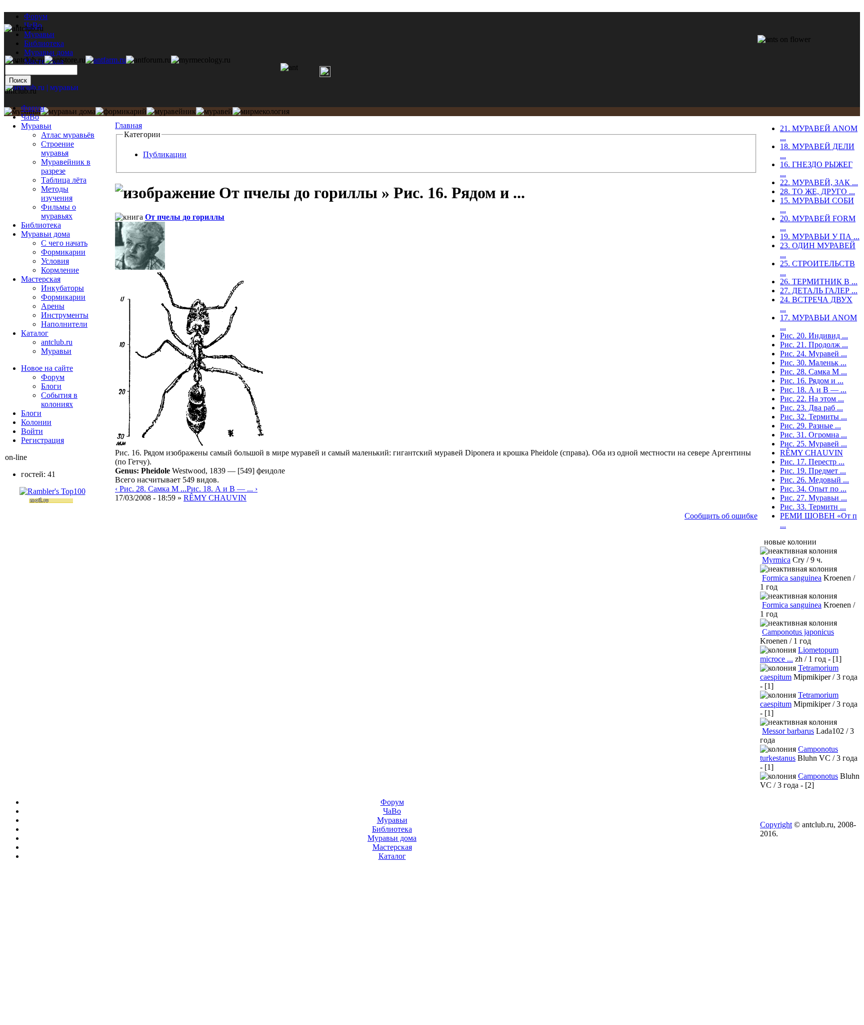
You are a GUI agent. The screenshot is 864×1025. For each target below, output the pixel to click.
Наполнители (64, 324)
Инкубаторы (62, 288)
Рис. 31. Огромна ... (813, 434)
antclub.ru (56, 342)
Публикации (164, 154)
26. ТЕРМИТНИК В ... (819, 281)
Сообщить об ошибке (721, 515)
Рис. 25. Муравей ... (813, 443)
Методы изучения (56, 193)
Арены (52, 306)
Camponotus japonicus (798, 632)
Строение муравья (57, 148)
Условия (55, 261)
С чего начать (64, 243)
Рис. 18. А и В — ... (813, 389)
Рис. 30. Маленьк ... (813, 362)
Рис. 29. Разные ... (810, 425)
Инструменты (64, 315)
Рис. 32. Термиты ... (813, 416)
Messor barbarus (788, 731)
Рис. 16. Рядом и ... (812, 380)
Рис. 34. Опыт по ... (813, 488)
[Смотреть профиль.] (140, 267)
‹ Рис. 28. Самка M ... (150, 488)
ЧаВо (30, 117)
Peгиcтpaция (42, 440)
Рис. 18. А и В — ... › (222, 488)
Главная (128, 125)
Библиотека (41, 225)
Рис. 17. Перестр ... (812, 461)
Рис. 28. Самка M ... (813, 371)
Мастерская (40, 279)
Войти (32, 431)
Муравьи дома (45, 234)
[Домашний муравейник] (106, 60)
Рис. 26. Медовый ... (814, 479)
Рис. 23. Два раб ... (811, 407)
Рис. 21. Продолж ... (814, 344)
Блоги (51, 386)
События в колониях (59, 399)
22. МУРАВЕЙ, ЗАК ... (819, 182)
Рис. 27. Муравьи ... (813, 497)
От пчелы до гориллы (184, 217)
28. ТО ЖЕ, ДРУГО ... (817, 191)
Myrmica (776, 560)
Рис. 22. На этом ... (812, 398)
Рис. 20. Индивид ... (814, 335)
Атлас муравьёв (67, 135)
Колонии (36, 422)
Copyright (776, 824)
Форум (36, 16)
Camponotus (818, 776)
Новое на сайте (47, 368)
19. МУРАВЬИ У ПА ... (820, 236)
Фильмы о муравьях (58, 211)
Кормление (60, 270)
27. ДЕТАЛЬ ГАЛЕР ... (819, 290)
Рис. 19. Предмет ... (813, 470)
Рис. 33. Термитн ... (813, 506)
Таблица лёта (63, 180)
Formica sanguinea (792, 578)
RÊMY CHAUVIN (215, 497)
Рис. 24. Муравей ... (813, 353)
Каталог (34, 333)
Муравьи (36, 126)
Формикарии (63, 252)
